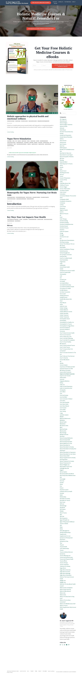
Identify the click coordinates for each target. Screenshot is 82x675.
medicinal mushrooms (65, 418)
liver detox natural (64, 406)
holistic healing (63, 308)
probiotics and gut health (66, 491)
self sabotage (63, 505)
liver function (63, 407)
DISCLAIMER (45, 671)
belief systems (63, 147)
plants (61, 484)
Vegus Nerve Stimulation (19, 138)
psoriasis (62, 493)
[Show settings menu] (55, 113)
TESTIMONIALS (67, 1)
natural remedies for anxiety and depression (68, 449)
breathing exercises (64, 172)
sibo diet (62, 516)
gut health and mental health (32, 219)
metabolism (35, 142)
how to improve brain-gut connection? (66, 349)
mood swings (63, 432)
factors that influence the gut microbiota (12, 219)
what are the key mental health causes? (68, 585)
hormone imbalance (65, 329)
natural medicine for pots (66, 443)
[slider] (31, 113)
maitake (62, 416)
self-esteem (63, 509)
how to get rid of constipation (67, 340)
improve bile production (65, 372)
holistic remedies (64, 313)
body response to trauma (66, 163)
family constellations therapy (67, 249)
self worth (62, 507)
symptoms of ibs (64, 541)
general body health (65, 267)
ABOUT (74, 1)
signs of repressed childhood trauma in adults (67, 522)
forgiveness (62, 261)
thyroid (62, 545)
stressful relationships (65, 532)
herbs (61, 304)
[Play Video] (7, 113)
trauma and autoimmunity (66, 557)
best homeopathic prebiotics (11, 197)
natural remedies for (65, 445)
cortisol (61, 204)
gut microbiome (63, 290)
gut (61, 277)
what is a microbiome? (65, 591)
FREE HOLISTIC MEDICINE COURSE (13, 671)
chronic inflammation (65, 188)
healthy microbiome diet (66, 299)
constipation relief (64, 199)
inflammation (63, 377)
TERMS (36, 671)
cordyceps (62, 203)
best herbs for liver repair (66, 155)
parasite (62, 482)
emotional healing (64, 222)
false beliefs (63, 247)
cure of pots (63, 206)
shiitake (62, 511)
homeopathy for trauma (66, 324)
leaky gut (62, 384)
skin (61, 525)
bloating (62, 160)
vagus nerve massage (65, 573)
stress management (64, 530)
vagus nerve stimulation (10, 145)
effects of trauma (64, 213)
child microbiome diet (65, 183)
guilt (61, 276)
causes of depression (65, 178)
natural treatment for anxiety (67, 461)
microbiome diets (64, 425)
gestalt (61, 269)
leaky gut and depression (19, 142)
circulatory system (64, 190)
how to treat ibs (64, 358)
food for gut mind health (66, 258)
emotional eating (64, 220)
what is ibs (62, 593)
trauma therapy (64, 562)
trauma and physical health (66, 559)
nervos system (40, 142)
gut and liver (63, 279)
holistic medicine (64, 309)
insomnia (62, 379)
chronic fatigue (63, 187)
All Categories (63, 119)
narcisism (62, 436)
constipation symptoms (65, 201)
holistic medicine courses (66, 311)
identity (61, 363)
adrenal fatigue (63, 122)
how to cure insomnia (65, 334)
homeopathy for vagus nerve (45, 197)
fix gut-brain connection (66, 254)
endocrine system (64, 231)
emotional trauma (64, 228)
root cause (62, 502)
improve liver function (65, 375)
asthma (62, 138)
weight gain (63, 580)
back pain (62, 146)
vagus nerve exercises (65, 570)
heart (61, 301)
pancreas (62, 480)
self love (62, 504)
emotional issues (64, 226)
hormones (62, 331)
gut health (20, 219)
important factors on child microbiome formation (66, 369)
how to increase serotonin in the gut (68, 353)
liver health (62, 409)
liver (61, 393)
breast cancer (63, 171)
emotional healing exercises (66, 224)
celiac (61, 181)
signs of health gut (64, 520)
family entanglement (65, 252)
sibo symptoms (63, 518)
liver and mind (63, 397)
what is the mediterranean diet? (67, 603)
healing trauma (63, 297)
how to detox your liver (65, 336)
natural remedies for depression (68, 452)
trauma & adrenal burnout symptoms (66, 552)
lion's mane (62, 391)
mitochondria (63, 431)
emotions (62, 229)
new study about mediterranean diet (68, 476)
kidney (61, 383)
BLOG (28, 671)
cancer (61, 176)
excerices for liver (64, 236)
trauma (61, 550)
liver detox (62, 400)
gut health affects (25, 219)
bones (61, 165)
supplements (63, 534)
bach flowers (63, 144)
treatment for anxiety (65, 566)
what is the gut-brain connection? (65, 601)
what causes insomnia (65, 589)
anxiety (61, 133)
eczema (61, 212)
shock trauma (63, 513)
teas (61, 543)
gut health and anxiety (65, 285)
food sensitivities (64, 260)
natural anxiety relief (65, 440)
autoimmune (63, 142)
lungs (61, 413)
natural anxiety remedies (66, 441)
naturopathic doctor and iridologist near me (66, 467)
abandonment (63, 121)
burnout (62, 174)
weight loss (63, 582)
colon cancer (63, 192)
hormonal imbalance (65, 327)
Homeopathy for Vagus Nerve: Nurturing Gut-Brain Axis (32, 193)
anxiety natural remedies (66, 137)
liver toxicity (63, 411)
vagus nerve (63, 568)
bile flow (62, 158)
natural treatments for (65, 463)
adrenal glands (63, 126)
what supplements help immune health (68, 608)
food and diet (63, 256)
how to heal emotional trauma (67, 345)
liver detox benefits (64, 402)
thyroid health (63, 546)
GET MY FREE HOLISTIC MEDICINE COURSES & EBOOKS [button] (62, 66)
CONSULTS (60, 1)
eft (60, 215)
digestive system (64, 210)
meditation (62, 420)
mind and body (63, 429)
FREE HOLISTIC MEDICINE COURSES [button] (40, 2)
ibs (60, 361)
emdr (61, 217)
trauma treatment (64, 564)
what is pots (63, 594)
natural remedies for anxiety (67, 447)
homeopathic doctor (65, 318)
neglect (61, 470)
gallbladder (62, 265)
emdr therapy (63, 219)
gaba (61, 263)
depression (62, 208)
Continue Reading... (10, 132)
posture (61, 488)
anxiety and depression (65, 135)
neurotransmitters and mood (67, 473)
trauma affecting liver (65, 555)
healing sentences (64, 295)
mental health (31, 142)
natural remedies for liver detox (68, 454)
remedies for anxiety (46, 142)
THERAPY (32, 671)
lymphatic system (64, 415)
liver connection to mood (66, 399)
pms (61, 486)
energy (61, 233)
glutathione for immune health (67, 270)
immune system (64, 365)
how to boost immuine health (67, 333)
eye (61, 238)
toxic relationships (64, 548)
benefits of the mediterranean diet (67, 150)
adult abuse (63, 130)
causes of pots (63, 179)
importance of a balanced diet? (67, 366)
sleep (50, 142)
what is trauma (63, 605)
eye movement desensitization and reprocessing (67, 241)
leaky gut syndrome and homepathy (66, 389)
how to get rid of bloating (66, 338)
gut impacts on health (40, 219)
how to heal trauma (65, 347)
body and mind (63, 162)
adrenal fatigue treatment (66, 124)
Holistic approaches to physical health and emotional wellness (27, 117)
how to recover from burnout (67, 356)
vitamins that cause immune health (67, 577)
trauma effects (63, 561)
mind (61, 427)
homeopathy (63, 320)
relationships (63, 496)
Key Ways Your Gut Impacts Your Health (26, 217)
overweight (62, 479)
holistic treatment (64, 315)
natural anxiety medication (66, 438)
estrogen (62, 235)
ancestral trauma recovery (66, 131)
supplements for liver (65, 536)
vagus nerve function (65, 571)
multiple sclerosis (64, 434)
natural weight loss (64, 464)
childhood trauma (64, 185)
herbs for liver (63, 306)
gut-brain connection (29, 197)
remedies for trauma (65, 500)
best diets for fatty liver (65, 153)
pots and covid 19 (64, 489)
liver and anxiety (26, 142)
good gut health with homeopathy (20, 197)
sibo (61, 514)
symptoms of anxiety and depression (66, 538)
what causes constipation (66, 587)
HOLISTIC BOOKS (55, 2)
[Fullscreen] (57, 113)
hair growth (63, 293)
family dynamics (64, 251)
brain (61, 169)
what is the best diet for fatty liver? (67, 597)
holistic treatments (64, 317)
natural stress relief (64, 456)
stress (53, 142)
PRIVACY (39, 671)
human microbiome (64, 359)
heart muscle (63, 302)
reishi (61, 495)
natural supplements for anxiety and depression (68, 458)
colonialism (62, 194)
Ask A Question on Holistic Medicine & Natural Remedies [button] (41, 28)
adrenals (62, 128)
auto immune (63, 140)
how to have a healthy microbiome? (65, 342)
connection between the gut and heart (68, 196)
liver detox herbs (64, 404)
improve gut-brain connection (11, 142)
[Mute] (52, 113)
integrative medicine (64, 381)
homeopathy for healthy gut (36, 197)
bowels (61, 167)
